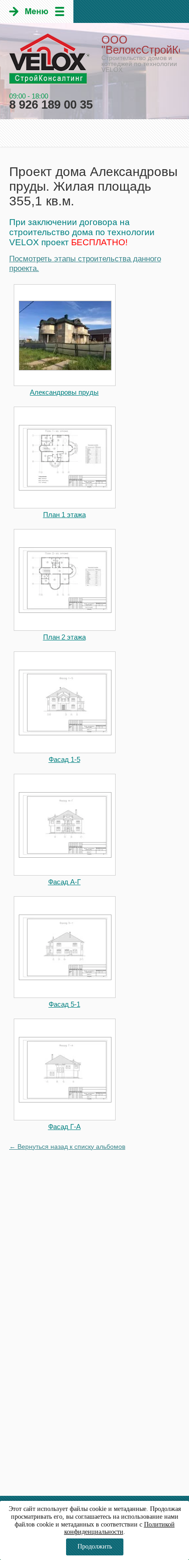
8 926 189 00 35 (51, 104)
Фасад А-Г (64, 882)
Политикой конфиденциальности (119, 1528)
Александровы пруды (64, 392)
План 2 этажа (64, 637)
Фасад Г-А (64, 1126)
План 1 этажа (64, 514)
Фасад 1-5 (64, 759)
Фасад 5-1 (64, 1004)
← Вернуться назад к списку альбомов (67, 1146)
